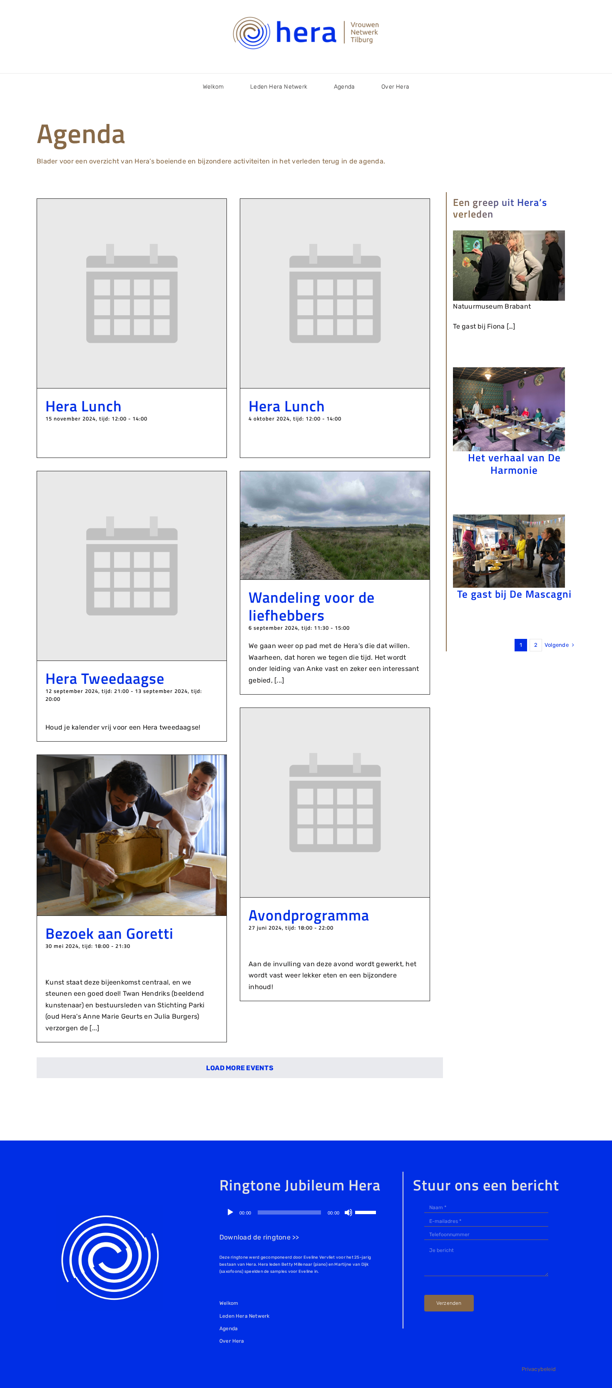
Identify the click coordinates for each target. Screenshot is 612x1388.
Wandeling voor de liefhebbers (312, 606)
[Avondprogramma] (335, 714)
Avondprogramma (309, 914)
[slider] (366, 1211)
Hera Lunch (83, 405)
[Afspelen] (230, 1212)
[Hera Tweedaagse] (131, 477)
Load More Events (240, 1068)
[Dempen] (348, 1212)
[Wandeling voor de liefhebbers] (335, 477)
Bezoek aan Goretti (109, 933)
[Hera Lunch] (131, 204)
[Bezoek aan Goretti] (131, 761)
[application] (301, 1212)
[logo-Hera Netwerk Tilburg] (306, 16)
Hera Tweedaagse (104, 678)
